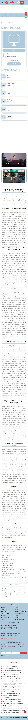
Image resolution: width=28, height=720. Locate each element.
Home (3, 607)
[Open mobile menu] (25, 2)
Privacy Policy (19, 613)
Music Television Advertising (11, 689)
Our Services (5, 611)
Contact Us (4, 615)
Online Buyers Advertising (10, 691)
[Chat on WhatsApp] (26, 16)
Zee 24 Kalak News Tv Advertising (12, 712)
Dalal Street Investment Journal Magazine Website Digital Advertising (14, 673)
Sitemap (17, 607)
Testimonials (5, 613)
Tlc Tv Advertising (8, 706)
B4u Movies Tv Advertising (10, 666)
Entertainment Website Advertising (12, 678)
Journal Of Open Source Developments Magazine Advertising (14, 683)
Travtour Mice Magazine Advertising (13, 708)
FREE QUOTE (22, 2)
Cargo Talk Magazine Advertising (12, 670)
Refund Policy (5, 617)
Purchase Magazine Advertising (12, 699)
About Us (4, 609)
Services (17, 617)
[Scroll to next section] (25, 712)
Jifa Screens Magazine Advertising (12, 681)
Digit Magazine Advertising (10, 676)
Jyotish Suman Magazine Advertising (13, 687)
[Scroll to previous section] (25, 709)
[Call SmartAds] (26, 13)
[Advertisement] (14, 137)
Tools (2, 619)
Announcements (19, 619)
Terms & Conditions (20, 611)
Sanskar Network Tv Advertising (12, 701)
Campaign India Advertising (10, 668)
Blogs (16, 615)
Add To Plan (14, 63)
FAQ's (16, 609)
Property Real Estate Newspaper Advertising (12, 696)
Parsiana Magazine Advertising (11, 693)
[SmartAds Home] (8, 2)
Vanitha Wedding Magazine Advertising (14, 710)
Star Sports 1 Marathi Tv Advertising (13, 703)
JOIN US (23, 653)
